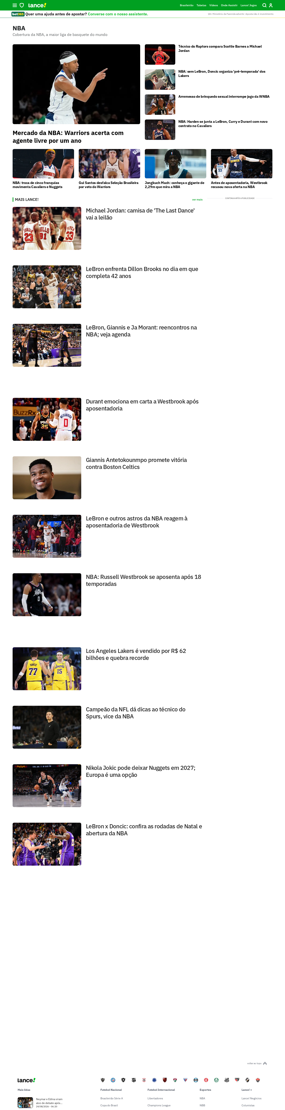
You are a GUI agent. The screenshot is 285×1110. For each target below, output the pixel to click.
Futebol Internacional (161, 1090)
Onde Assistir (229, 5)
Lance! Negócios (252, 1098)
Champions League (159, 1105)
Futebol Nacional (111, 1090)
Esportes (205, 1090)
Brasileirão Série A (111, 1098)
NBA (202, 1098)
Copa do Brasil (109, 1105)
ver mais (197, 199)
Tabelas (201, 5)
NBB (202, 1105)
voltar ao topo (254, 1063)
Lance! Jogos (249, 5)
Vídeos (213, 5)
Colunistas (248, 1105)
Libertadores (155, 1098)
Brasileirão (186, 5)
